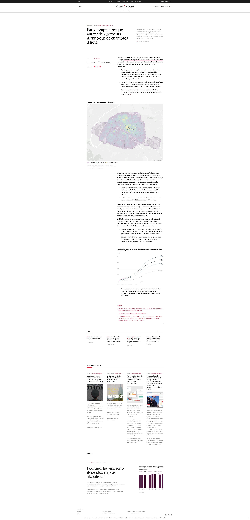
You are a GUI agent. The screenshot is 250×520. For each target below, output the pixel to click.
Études (88, 373)
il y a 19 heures (110, 344)
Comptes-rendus (110, 373)
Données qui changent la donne (105, 25)
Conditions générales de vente (108, 513)
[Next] (160, 331)
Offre (78, 513)
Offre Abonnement (166, 6)
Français (122, 11)
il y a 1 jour (129, 345)
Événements (138, 1)
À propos (79, 511)
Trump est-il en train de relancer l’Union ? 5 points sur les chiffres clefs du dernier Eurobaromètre (134, 379)
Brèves (95, 25)
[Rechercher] (86, 1)
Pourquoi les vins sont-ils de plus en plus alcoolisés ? (105, 473)
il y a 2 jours (149, 344)
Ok (164, 517)
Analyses (111, 1)
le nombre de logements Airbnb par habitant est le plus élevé (143, 60)
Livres (131, 1)
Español (127, 11)
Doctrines (118, 1)
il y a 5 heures (90, 342)
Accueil (78, 515)
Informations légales (106, 511)
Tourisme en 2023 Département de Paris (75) (131, 313)
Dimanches (125, 1)
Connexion (156, 6)
